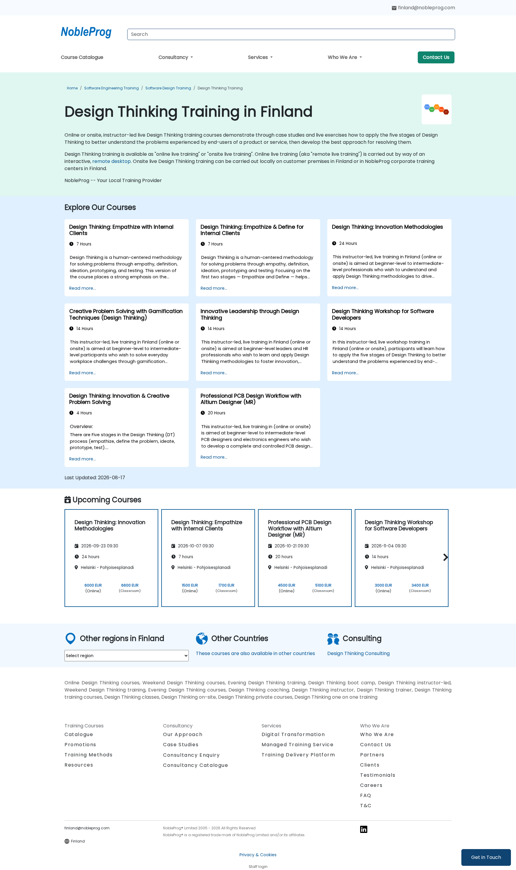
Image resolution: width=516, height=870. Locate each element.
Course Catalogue (82, 57)
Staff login (258, 866)
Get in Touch (486, 857)
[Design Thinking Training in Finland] (91, 31)
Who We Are (343, 57)
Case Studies (181, 744)
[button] (444, 557)
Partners (372, 754)
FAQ (365, 795)
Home (72, 88)
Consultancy (174, 57)
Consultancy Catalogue (195, 765)
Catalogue (78, 734)
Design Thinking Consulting (358, 653)
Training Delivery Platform (298, 754)
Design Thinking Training (220, 88)
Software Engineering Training (111, 88)
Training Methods (88, 754)
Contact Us (436, 57)
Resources (78, 764)
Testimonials (377, 775)
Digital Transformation (293, 734)
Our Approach (182, 734)
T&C (366, 805)
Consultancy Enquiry (191, 755)
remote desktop (111, 161)
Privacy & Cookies (258, 855)
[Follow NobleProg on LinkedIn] (363, 828)
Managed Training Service (298, 744)
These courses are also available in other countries (255, 653)
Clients (370, 764)
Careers (371, 785)
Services (258, 57)
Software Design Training (168, 88)
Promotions (80, 744)
